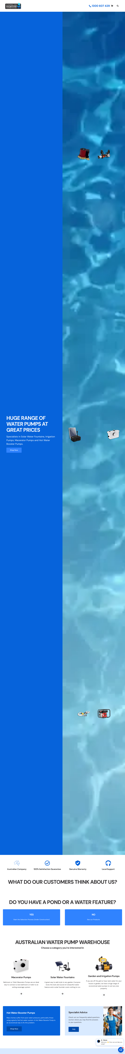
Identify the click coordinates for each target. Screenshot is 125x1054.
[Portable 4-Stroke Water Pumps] (104, 714)
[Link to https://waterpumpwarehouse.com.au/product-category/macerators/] (21, 994)
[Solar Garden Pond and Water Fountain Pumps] (74, 434)
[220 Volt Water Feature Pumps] (83, 154)
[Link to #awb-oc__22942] (118, 6)
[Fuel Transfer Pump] (83, 714)
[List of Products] (93, 917)
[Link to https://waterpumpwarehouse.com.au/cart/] (112, 6)
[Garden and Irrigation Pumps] (104, 154)
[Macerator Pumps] (113, 434)
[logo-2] (13, 3)
